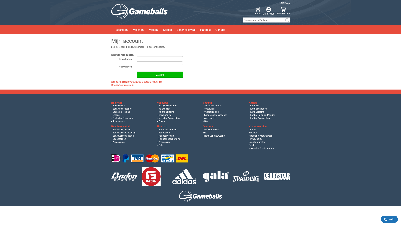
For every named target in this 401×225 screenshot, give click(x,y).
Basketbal (122, 30)
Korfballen (255, 105)
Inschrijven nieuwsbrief (214, 135)
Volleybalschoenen (168, 105)
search (287, 20)
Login (160, 74)
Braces (116, 114)
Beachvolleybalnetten (123, 135)
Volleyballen (164, 108)
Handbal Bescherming (169, 138)
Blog (205, 132)
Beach (162, 121)
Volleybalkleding (166, 111)
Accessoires (119, 121)
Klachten (253, 132)
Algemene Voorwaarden (261, 135)
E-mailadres (125, 58)
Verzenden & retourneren (261, 148)
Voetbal (153, 30)
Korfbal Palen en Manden (262, 114)
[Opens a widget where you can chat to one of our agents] (389, 219)
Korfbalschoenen (258, 108)
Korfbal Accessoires (260, 118)
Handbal (205, 30)
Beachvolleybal (186, 30)
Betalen (252, 145)
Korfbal (167, 30)
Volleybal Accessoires (169, 118)
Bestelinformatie (257, 141)
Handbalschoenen (168, 129)
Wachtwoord (125, 66)
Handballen (164, 132)
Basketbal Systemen (123, 118)
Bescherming (165, 114)
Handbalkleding (166, 135)
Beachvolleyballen (121, 129)
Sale (206, 121)
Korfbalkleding (257, 111)
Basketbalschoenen (122, 108)
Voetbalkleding (211, 111)
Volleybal (138, 30)
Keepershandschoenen (215, 114)
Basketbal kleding (121, 111)
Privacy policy (255, 138)
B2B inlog (285, 3)
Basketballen (119, 105)
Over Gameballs (211, 129)
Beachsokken (119, 138)
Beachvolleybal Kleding (124, 132)
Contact (220, 30)
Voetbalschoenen (212, 105)
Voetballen (209, 108)
